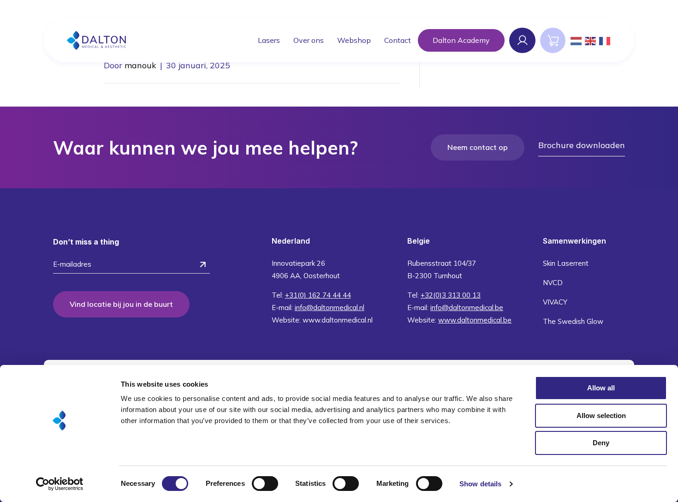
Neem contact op (477, 147)
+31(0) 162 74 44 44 (318, 295)
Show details (480, 484)
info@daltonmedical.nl (329, 307)
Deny (601, 443)
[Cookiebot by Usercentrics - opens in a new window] (59, 484)
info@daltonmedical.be (466, 307)
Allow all (601, 388)
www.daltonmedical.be (474, 320)
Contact (397, 40)
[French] (605, 40)
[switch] (265, 483)
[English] (591, 40)
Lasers (269, 40)
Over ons (308, 40)
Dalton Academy (461, 40)
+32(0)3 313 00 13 (451, 295)
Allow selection (601, 415)
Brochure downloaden (581, 145)
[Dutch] (577, 40)
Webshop (354, 40)
